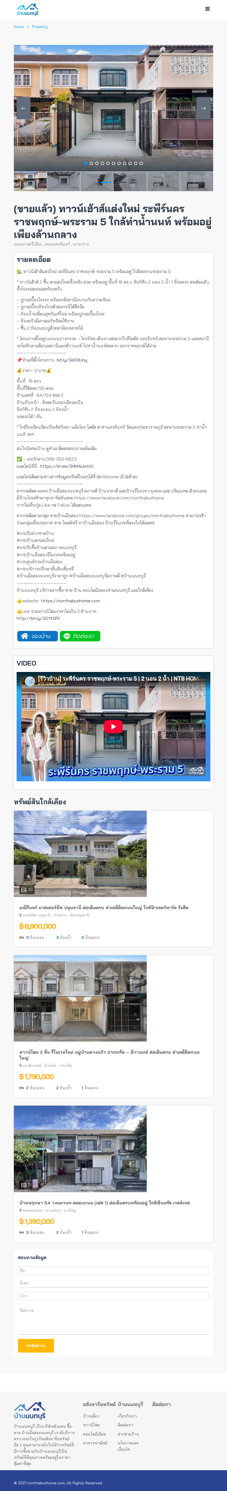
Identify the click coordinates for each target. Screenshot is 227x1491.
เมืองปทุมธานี (79, 915)
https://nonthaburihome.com (70, 600)
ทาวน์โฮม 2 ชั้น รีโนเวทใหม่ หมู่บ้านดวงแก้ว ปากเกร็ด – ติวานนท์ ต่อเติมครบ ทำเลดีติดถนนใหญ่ (109, 1055)
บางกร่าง (81, 244)
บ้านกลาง (60, 915)
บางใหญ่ (70, 1210)
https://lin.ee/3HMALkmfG (67, 466)
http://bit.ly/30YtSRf (38, 618)
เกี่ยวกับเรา (127, 1416)
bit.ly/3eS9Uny (72, 360)
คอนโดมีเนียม (94, 1434)
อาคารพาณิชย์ (95, 1443)
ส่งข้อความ (36, 1345)
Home (19, 26)
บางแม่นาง (53, 1210)
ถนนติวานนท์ (32, 1065)
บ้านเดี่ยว (91, 1416)
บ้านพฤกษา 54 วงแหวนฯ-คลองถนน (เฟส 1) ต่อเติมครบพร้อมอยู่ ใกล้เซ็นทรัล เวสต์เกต (104, 1203)
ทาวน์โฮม (91, 1424)
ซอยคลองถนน (33, 1210)
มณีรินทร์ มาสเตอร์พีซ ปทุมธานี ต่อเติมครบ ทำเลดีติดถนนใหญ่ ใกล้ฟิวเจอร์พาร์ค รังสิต (104, 907)
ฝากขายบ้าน (128, 1434)
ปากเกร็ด (65, 1065)
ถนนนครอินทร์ (57, 244)
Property (40, 26)
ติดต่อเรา (125, 1424)
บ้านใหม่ (50, 1065)
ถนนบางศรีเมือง (28, 244)
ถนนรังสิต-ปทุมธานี (36, 915)
